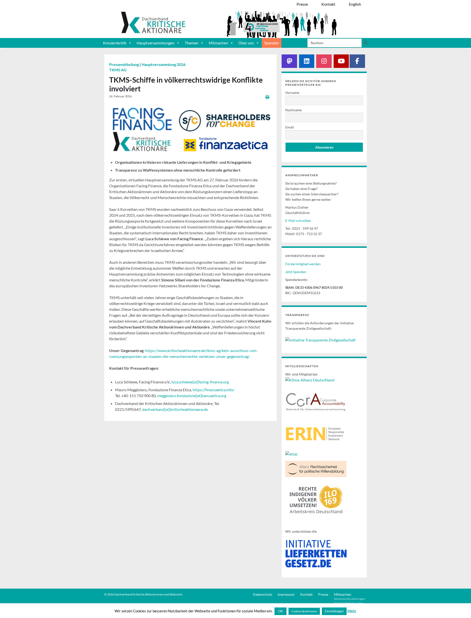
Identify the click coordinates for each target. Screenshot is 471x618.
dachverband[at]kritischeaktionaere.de (175, 409)
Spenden (271, 42)
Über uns (246, 42)
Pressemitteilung (124, 64)
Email (289, 127)
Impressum (286, 594)
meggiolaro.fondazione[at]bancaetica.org (191, 395)
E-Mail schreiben (298, 220)
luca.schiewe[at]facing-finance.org (200, 381)
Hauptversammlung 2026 (163, 64)
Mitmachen (218, 42)
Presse (323, 594)
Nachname (293, 110)
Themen (191, 42)
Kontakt (306, 594)
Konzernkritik (114, 42)
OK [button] (280, 611)
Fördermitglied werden (303, 264)
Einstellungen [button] (334, 611)
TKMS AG (118, 69)
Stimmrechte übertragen (349, 599)
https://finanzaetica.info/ (214, 389)
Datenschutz (262, 594)
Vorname (292, 92)
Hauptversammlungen (155, 42)
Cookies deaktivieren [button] (304, 611)
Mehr (351, 611)
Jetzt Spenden (295, 272)
